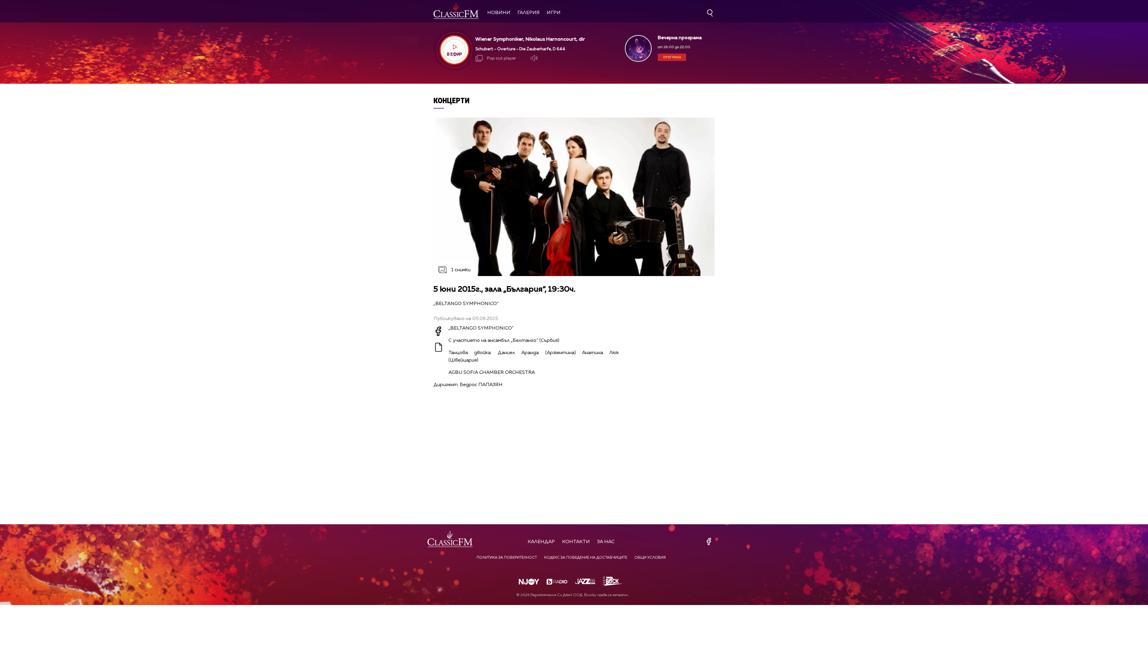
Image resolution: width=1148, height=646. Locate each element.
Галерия (528, 12)
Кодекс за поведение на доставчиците (585, 558)
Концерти (451, 100)
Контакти (576, 542)
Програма (672, 57)
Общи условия (650, 558)
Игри (554, 12)
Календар (541, 542)
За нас (606, 542)
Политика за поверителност (507, 558)
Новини (498, 12)
